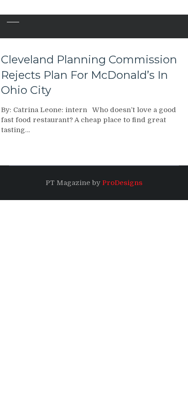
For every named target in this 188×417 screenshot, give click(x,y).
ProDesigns (122, 183)
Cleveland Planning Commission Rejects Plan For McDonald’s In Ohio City (89, 75)
